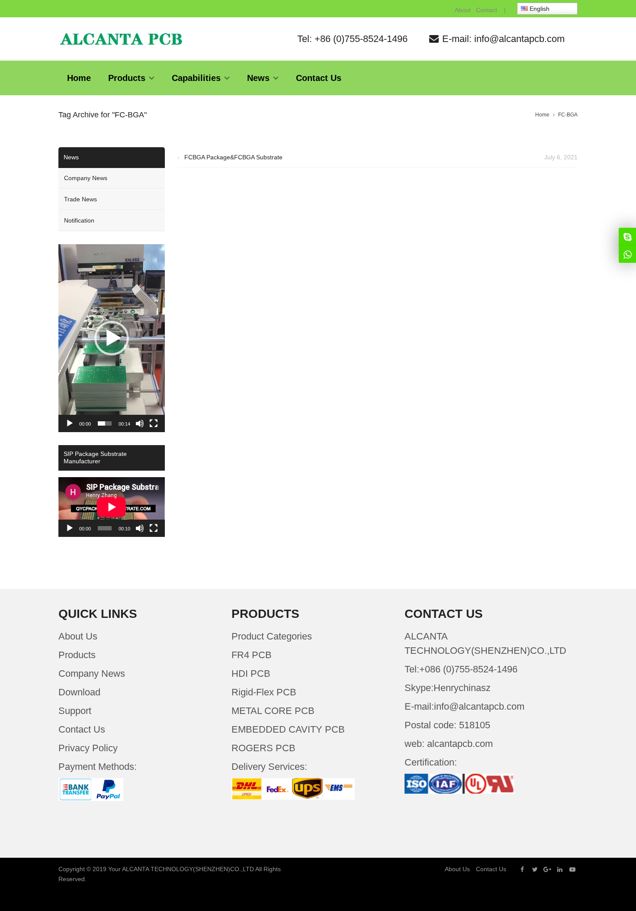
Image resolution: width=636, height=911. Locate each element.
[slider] (105, 423)
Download (79, 692)
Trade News (80, 199)
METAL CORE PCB (273, 710)
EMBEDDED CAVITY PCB (288, 729)
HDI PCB (250, 673)
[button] (111, 338)
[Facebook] (522, 869)
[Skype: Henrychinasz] (627, 236)
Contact (486, 9)
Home (542, 115)
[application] (111, 338)
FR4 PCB (251, 654)
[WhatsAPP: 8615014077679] (627, 254)
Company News (85, 177)
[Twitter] (535, 869)
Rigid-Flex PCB (263, 692)
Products (77, 654)
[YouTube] (572, 869)
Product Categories (271, 636)
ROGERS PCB (263, 748)
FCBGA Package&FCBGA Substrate (233, 157)
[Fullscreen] (153, 423)
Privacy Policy (88, 748)
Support (74, 710)
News (71, 157)
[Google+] (547, 869)
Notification (79, 220)
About (463, 9)
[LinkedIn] (560, 869)
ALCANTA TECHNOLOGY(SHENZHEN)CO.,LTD (188, 869)
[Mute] (139, 423)
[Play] (69, 423)
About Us (77, 636)
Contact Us (81, 729)
